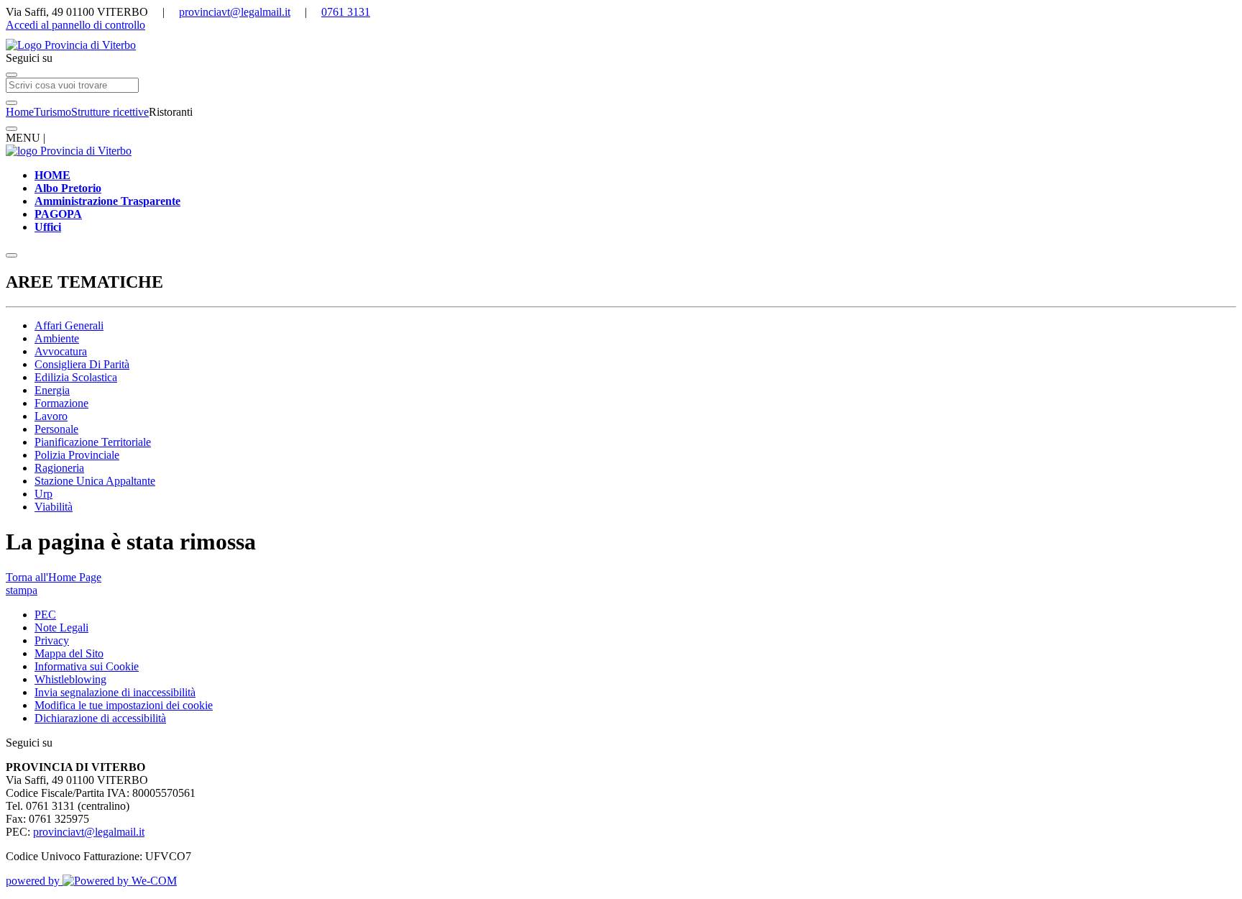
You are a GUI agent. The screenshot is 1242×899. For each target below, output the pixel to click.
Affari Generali (69, 325)
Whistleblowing (70, 679)
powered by (34, 881)
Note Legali (61, 627)
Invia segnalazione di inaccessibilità (115, 692)
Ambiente (56, 338)
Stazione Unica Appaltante (94, 481)
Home (20, 112)
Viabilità (53, 507)
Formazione (61, 403)
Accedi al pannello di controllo (75, 25)
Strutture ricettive (110, 112)
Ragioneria (59, 468)
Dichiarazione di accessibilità (100, 718)
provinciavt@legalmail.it (234, 12)
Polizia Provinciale (76, 455)
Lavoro (51, 416)
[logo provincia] (621, 45)
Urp (43, 494)
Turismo (52, 112)
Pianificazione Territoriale (92, 442)
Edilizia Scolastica (75, 377)
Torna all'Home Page (53, 577)
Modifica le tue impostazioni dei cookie (123, 705)
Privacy (51, 640)
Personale (56, 429)
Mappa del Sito (69, 653)
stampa (21, 590)
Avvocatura (60, 351)
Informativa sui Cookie (86, 666)
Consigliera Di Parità (81, 364)
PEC (45, 614)
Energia (52, 390)
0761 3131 (345, 12)
